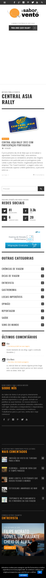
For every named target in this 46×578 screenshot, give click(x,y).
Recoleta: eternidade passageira (18, 362)
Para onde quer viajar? (23, 27)
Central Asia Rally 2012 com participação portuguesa (17, 143)
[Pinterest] (28, 2)
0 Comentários (39, 175)
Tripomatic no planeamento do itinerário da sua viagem (22, 499)
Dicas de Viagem (10, 276)
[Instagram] (23, 2)
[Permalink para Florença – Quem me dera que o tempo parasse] (4, 469)
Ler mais (5, 175)
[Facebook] (14, 2)
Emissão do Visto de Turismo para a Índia (23, 459)
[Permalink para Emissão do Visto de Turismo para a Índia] (4, 459)
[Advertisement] (23, 57)
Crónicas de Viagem (13, 269)
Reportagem (8, 311)
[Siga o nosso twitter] (4, 211)
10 (43, 478)
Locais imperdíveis (12, 297)
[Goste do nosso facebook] (25, 211)
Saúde (5, 317)
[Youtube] (37, 2)
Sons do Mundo (10, 324)
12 (43, 468)
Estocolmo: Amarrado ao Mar (23, 488)
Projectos (5, 139)
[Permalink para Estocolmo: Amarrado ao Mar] (4, 489)
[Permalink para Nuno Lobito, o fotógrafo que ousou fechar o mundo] (4, 479)
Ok (40, 572)
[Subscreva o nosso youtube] (4, 218)
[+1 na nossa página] (25, 218)
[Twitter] (32, 2)
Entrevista (8, 283)
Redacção (8, 148)
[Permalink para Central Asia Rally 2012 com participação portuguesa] (23, 124)
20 (43, 458)
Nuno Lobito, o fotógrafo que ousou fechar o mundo (23, 479)
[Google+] (19, 2)
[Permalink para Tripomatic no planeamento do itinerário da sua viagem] (4, 499)
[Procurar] (5, 2)
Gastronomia (9, 290)
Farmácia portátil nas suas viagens (19, 346)
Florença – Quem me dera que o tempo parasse (23, 469)
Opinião (6, 304)
